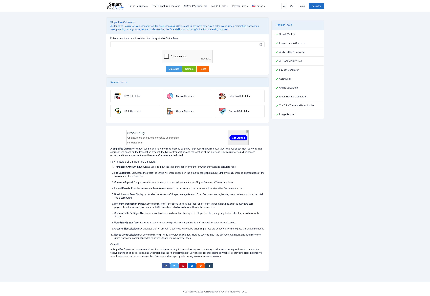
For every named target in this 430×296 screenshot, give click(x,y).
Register (316, 6)
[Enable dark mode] (292, 6)
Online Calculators (138, 6)
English (259, 6)
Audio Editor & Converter (292, 52)
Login (302, 6)
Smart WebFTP (287, 34)
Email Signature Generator (166, 6)
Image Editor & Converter (292, 43)
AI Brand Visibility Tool (195, 6)
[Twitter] (174, 265)
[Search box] (284, 6)
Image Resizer (287, 114)
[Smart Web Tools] (116, 6)
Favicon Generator (289, 70)
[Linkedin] (192, 265)
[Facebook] (166, 265)
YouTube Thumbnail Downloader (296, 105)
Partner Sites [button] (239, 6)
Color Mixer (285, 78)
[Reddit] (200, 265)
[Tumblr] (209, 265)
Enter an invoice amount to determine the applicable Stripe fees (144, 38)
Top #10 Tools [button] (218, 6)
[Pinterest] (183, 265)
